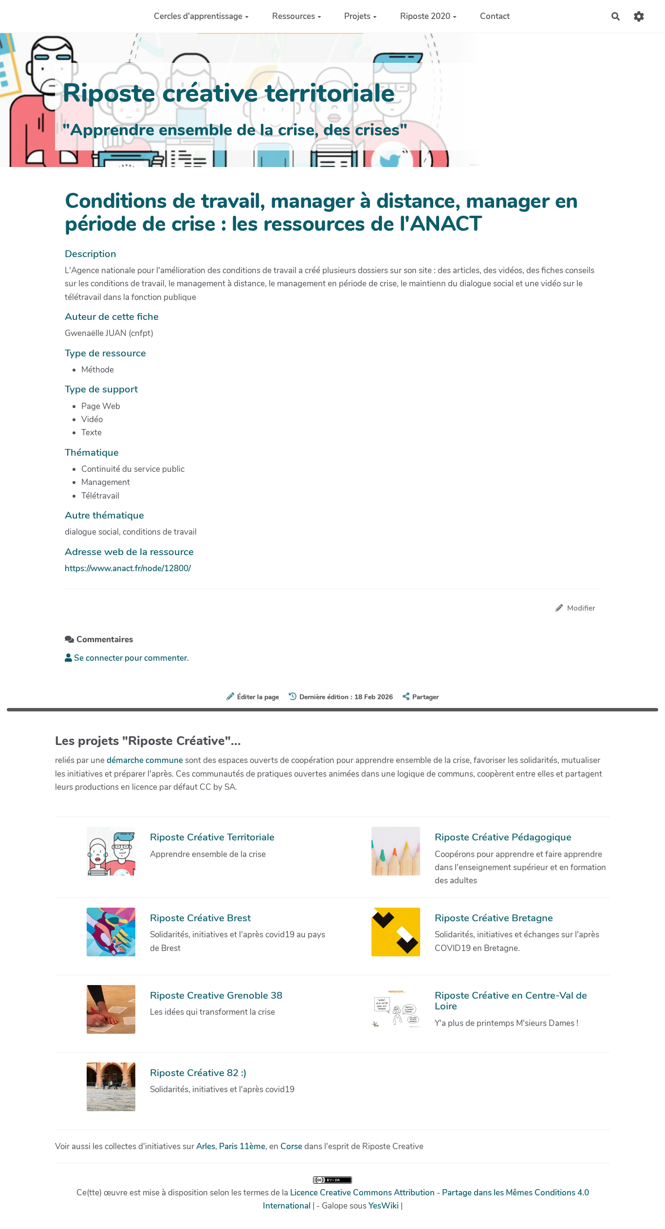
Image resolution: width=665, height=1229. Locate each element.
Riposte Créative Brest (200, 918)
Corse (291, 1146)
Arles (205, 1146)
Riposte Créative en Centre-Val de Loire (511, 1000)
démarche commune (145, 760)
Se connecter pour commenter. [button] (130, 658)
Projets (357, 16)
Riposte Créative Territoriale (212, 837)
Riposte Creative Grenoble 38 (216, 995)
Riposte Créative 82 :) (198, 1073)
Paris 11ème (242, 1146)
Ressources (293, 16)
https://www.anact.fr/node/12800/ (128, 568)
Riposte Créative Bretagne (494, 918)
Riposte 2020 (425, 16)
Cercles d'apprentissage (198, 16)
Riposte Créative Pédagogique (503, 837)
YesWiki (384, 1205)
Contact (495, 16)
